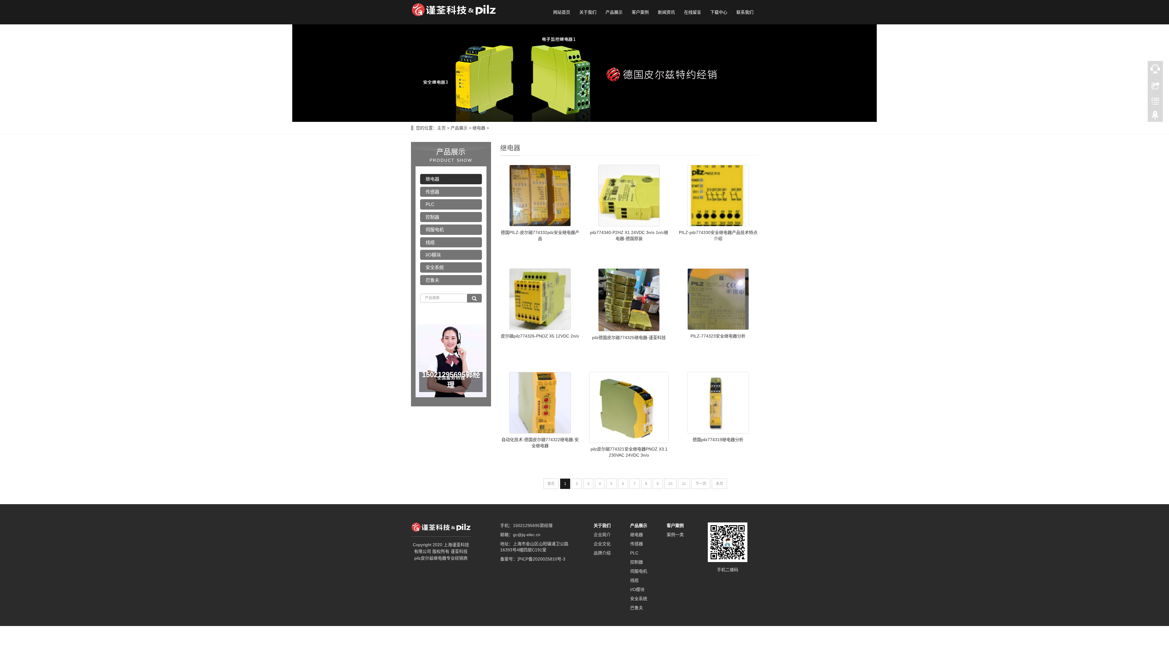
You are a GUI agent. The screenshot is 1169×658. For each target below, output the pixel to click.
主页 (441, 128)
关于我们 (587, 12)
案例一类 (675, 534)
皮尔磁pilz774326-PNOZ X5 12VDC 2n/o (540, 336)
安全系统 (435, 267)
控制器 (432, 217)
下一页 (700, 484)
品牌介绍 (602, 552)
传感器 (432, 191)
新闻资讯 (666, 12)
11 (684, 484)
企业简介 (602, 534)
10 (670, 484)
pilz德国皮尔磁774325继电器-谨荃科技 (629, 337)
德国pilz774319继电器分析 (718, 439)
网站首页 (561, 12)
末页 (719, 484)
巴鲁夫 (432, 280)
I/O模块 (433, 254)
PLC (430, 204)
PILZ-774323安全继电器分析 (718, 336)
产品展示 (614, 12)
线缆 (430, 242)
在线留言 (692, 12)
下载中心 (718, 12)
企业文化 (602, 543)
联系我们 (744, 12)
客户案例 (640, 12)
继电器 (478, 128)
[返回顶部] (1155, 116)
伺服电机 (435, 229)
